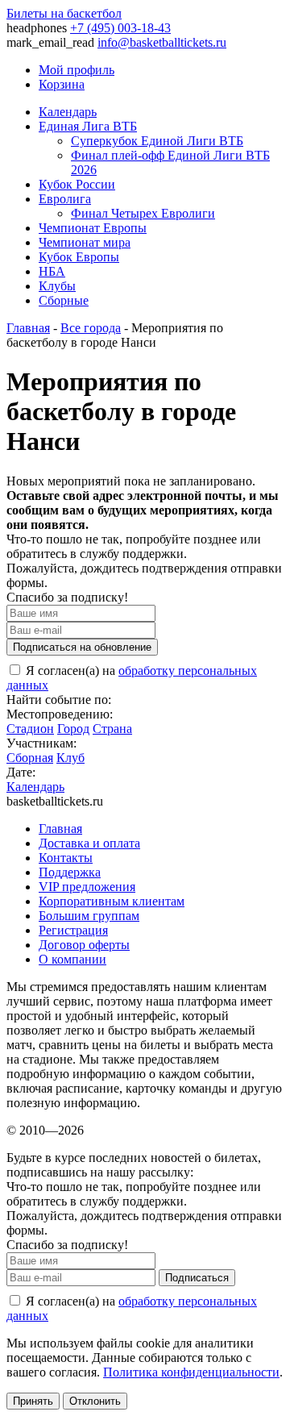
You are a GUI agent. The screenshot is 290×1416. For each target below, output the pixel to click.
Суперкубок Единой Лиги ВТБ (157, 141)
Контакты (66, 857)
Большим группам (89, 915)
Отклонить (95, 1401)
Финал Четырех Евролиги (143, 213)
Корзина (62, 84)
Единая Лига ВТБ (88, 126)
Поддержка (70, 872)
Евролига (65, 199)
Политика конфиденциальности (191, 1372)
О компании (72, 959)
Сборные (64, 300)
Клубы (57, 286)
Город (73, 728)
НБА (52, 271)
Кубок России (77, 184)
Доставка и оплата (89, 843)
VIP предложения (87, 886)
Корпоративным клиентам (111, 901)
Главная (28, 328)
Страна (112, 728)
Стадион (30, 728)
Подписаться (197, 1278)
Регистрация (73, 930)
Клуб (70, 757)
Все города (90, 328)
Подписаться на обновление (82, 647)
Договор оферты (84, 945)
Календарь (68, 112)
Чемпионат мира (84, 242)
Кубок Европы (79, 257)
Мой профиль (76, 70)
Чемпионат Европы (93, 228)
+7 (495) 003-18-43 (120, 28)
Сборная (29, 757)
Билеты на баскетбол (64, 13)
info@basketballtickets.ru (161, 42)
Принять (33, 1401)
